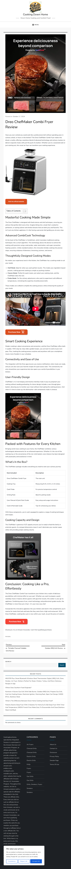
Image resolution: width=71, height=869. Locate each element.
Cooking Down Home (35, 14)
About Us (53, 744)
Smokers (30, 788)
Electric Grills (31, 756)
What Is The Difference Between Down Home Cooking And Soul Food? (29, 701)
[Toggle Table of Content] (24, 211)
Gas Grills (30, 776)
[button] (35, 25)
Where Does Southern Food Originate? (18, 688)
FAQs (28, 764)
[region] (24, 855)
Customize (12, 861)
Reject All (23, 861)
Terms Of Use (54, 764)
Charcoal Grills (32, 748)
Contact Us (53, 748)
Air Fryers (30, 744)
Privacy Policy (54, 756)
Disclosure (53, 752)
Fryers (8, 636)
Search (8, 661)
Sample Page (54, 760)
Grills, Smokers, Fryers (34, 784)
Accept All (36, 861)
